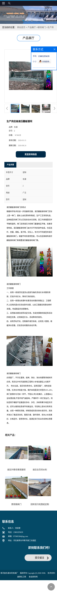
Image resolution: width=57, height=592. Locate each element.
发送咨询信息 (31, 154)
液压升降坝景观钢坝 (16, 470)
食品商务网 (33, 577)
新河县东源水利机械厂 (9, 573)
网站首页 (21, 27)
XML (44, 573)
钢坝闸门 (42, 27)
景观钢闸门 (16, 504)
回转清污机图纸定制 (40, 504)
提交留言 (39, 557)
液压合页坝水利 (40, 470)
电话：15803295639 (15, 532)
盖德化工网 (21, 577)
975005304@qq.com (20, 536)
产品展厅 (32, 27)
